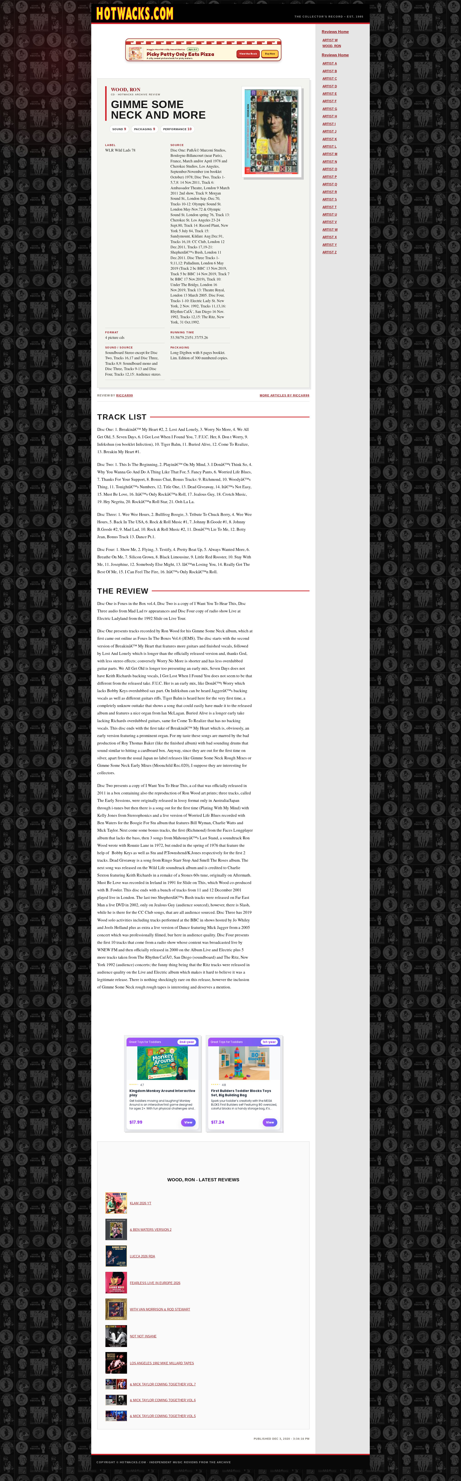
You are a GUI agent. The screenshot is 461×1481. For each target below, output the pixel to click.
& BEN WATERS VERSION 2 (150, 1229)
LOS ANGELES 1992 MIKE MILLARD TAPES (162, 1363)
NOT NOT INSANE (143, 1336)
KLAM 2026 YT (140, 1203)
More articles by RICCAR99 (284, 395)
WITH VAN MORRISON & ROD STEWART (160, 1309)
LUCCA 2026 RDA (142, 1256)
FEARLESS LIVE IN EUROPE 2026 (155, 1283)
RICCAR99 (124, 395)
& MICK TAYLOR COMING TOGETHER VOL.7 (163, 1384)
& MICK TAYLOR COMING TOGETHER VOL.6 (163, 1400)
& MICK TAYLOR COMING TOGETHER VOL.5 (163, 1416)
